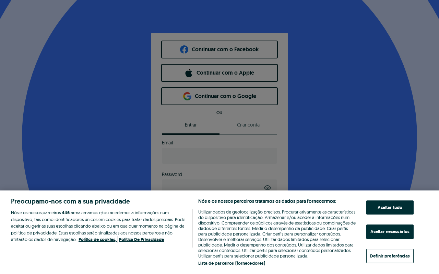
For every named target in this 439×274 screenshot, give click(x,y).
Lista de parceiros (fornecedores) (231, 263)
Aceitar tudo (390, 207)
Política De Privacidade (141, 239)
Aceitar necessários (390, 231)
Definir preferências (390, 256)
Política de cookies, (98, 239)
